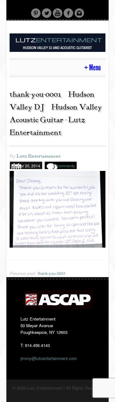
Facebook (68, 13)
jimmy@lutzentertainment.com (48, 358)
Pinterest (36, 13)
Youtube (57, 13)
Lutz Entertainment (39, 156)
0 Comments (64, 165)
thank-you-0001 (38, 273)
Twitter (46, 13)
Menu (95, 67)
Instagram (79, 13)
